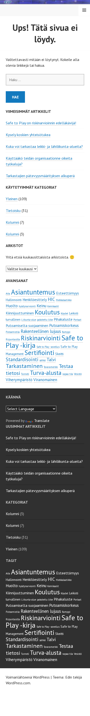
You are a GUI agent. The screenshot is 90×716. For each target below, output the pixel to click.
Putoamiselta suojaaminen (27, 325)
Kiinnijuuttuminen (20, 313)
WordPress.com (18, 682)
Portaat (77, 319)
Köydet (64, 313)
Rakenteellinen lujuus (41, 331)
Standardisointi (22, 359)
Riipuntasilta (13, 339)
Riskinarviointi (40, 338)
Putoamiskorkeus (64, 325)
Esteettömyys (67, 293)
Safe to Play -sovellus (48, 347)
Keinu (41, 305)
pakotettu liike (45, 319)
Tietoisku (13, 210)
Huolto (12, 305)
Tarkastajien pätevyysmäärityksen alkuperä (40, 175)
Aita (8, 293)
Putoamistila (13, 332)
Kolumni (12, 222)
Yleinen (12, 198)
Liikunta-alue (28, 319)
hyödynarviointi (27, 306)
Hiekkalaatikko (64, 300)
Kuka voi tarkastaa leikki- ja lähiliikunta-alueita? (44, 146)
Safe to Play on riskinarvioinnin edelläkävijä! (41, 122)
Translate (41, 420)
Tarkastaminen (24, 366)
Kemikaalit (53, 306)
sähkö (42, 360)
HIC (51, 299)
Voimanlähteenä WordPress (28, 677)
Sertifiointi (39, 352)
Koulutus (47, 312)
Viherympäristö (19, 379)
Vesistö (78, 374)
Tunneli (25, 374)
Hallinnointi (14, 300)
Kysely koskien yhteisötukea (28, 134)
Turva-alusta (45, 373)
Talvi (51, 359)
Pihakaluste (63, 319)
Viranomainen (45, 379)
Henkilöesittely (35, 299)
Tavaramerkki (51, 367)
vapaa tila (67, 374)
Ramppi (66, 332)
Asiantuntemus (33, 292)
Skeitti (59, 354)
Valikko (84, 10)
